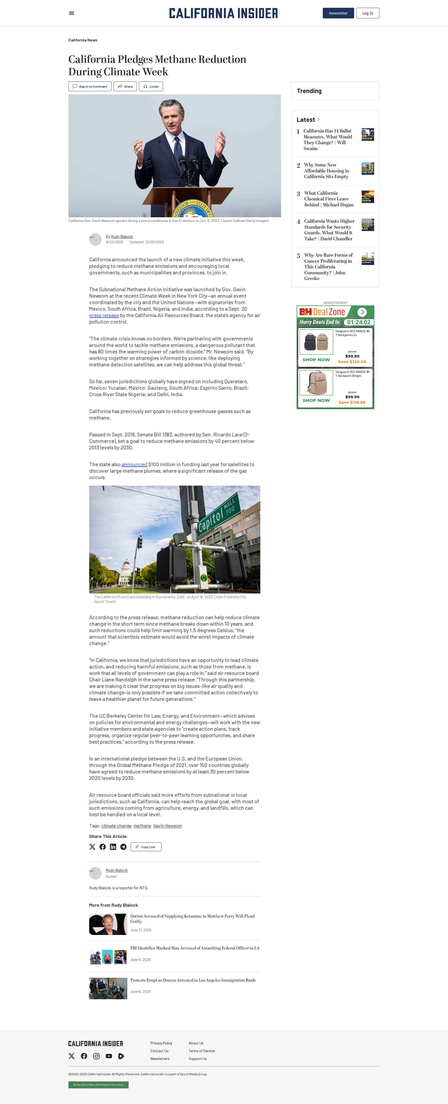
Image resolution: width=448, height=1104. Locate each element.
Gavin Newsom (167, 825)
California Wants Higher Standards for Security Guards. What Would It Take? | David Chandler (329, 230)
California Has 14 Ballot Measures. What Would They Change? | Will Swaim (328, 140)
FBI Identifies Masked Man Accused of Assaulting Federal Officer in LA (195, 948)
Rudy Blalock (122, 236)
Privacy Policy (161, 1043)
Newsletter (338, 13)
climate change (116, 825)
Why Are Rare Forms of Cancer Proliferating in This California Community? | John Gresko (328, 267)
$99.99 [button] (352, 356)
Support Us (198, 1058)
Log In (367, 13)
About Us (196, 1043)
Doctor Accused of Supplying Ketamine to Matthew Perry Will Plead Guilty (192, 919)
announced (134, 464)
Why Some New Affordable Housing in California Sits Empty (326, 171)
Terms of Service (202, 1051)
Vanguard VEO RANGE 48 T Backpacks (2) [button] (352, 333)
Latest (306, 119)
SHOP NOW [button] (316, 359)
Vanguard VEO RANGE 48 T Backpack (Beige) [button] (352, 374)
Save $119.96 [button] (352, 402)
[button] (362, 312)
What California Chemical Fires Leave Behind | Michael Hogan (329, 199)
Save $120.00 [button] (352, 361)
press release (104, 315)
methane (142, 825)
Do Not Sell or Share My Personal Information (98, 1084)
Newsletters (160, 1058)
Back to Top (428, 1093)
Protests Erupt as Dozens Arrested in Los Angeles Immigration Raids (193, 980)
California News (82, 39)
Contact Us (159, 1051)
